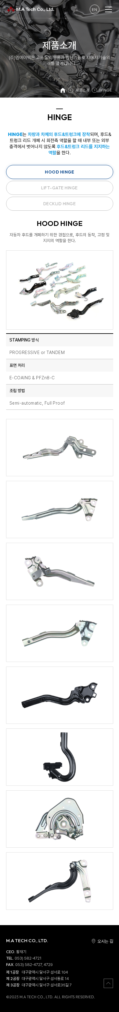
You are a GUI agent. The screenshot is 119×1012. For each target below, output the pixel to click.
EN (94, 9)
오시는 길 (105, 941)
